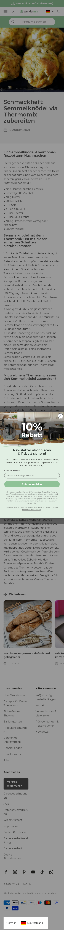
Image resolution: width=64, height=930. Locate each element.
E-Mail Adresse (12, 470)
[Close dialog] (60, 415)
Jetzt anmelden (32, 484)
